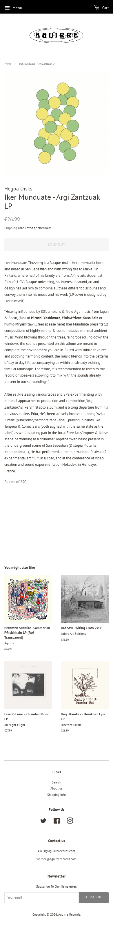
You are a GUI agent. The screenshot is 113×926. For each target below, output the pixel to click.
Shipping (10, 228)
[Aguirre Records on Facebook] (56, 822)
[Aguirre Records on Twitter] (43, 822)
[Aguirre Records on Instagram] (70, 822)
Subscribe (94, 897)
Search (56, 782)
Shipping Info (56, 795)
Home (7, 63)
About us (56, 788)
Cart (105, 8)
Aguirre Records (69, 914)
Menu (16, 7)
